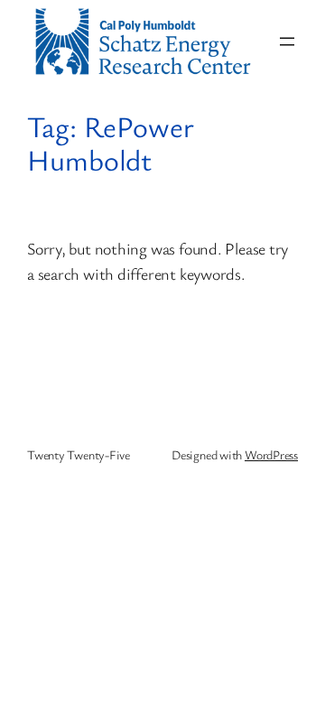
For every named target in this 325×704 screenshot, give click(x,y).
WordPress (271, 454)
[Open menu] (287, 41)
